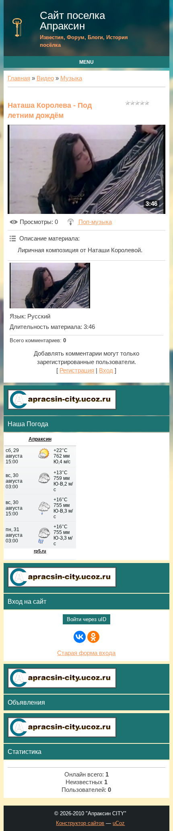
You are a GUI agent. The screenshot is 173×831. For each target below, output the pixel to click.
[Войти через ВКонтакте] (80, 637)
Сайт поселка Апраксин (72, 20)
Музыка (71, 78)
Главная (19, 78)
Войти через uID (86, 619)
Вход (106, 370)
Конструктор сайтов (80, 823)
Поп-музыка (95, 222)
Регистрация (77, 370)
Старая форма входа (86, 653)
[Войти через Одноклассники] (93, 637)
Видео (45, 78)
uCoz (119, 823)
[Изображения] (50, 285)
